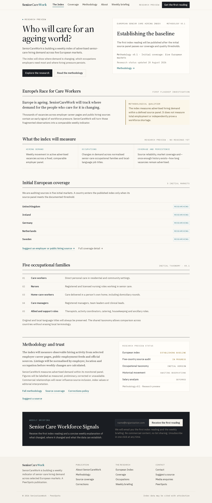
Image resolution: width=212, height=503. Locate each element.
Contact (160, 469)
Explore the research (37, 73)
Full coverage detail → (90, 248)
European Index (124, 469)
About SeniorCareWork (88, 469)
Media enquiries (164, 479)
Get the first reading (175, 4)
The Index (58, 4)
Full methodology (32, 391)
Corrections (82, 484)
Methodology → (126, 68)
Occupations (122, 479)
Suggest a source (32, 398)
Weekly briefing (120, 4)
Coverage (73, 4)
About (104, 4)
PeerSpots (161, 484)
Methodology (89, 4)
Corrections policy (78, 391)
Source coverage (55, 391)
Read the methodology (70, 73)
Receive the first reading (166, 422)
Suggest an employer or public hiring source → (48, 248)
